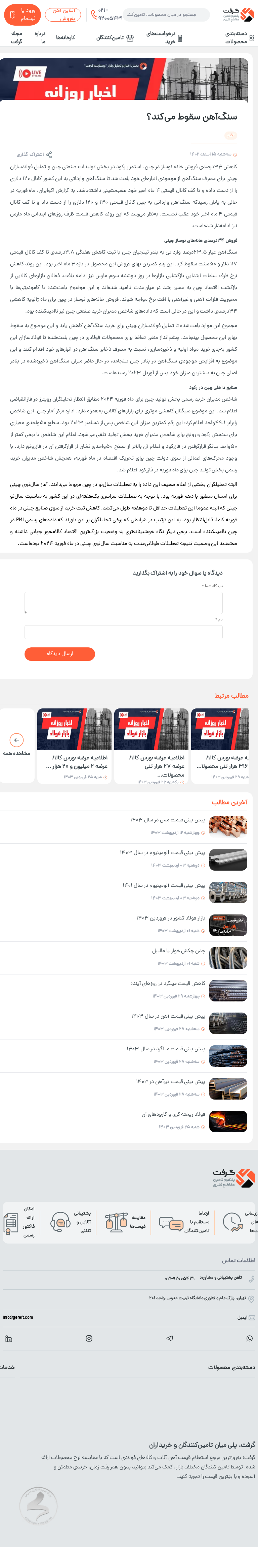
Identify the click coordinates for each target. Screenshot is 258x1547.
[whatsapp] (249, 1338)
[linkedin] (9, 1339)
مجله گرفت (16, 38)
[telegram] (170, 1338)
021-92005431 (180, 1279)
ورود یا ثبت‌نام (28, 15)
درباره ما (40, 38)
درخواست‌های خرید (160, 38)
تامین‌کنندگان (110, 38)
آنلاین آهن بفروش (64, 15)
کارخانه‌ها (65, 38)
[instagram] (89, 1338)
